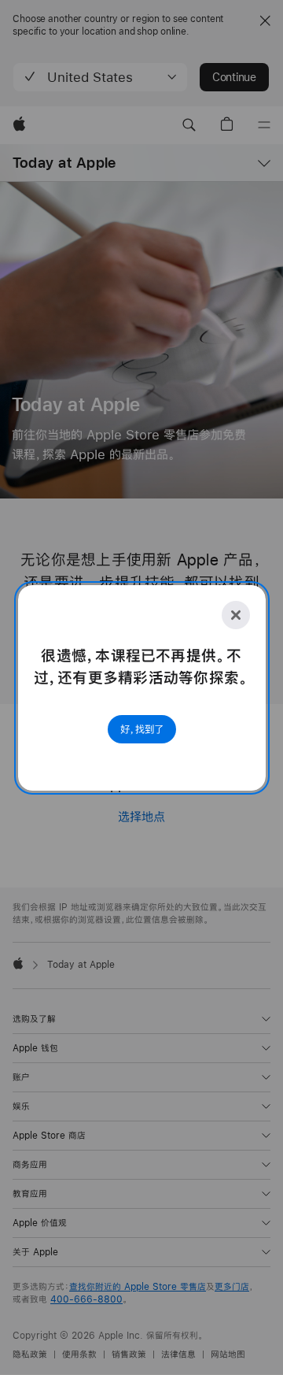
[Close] (236, 615)
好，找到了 (142, 729)
